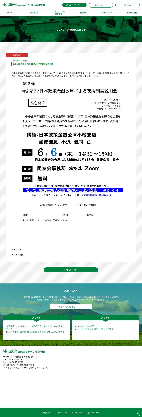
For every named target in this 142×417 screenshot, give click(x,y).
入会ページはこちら (67, 306)
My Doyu (127, 5)
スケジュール (107, 13)
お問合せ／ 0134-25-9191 (74, 5)
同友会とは (34, 13)
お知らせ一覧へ (71, 270)
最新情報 (83, 13)
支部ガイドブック (101, 5)
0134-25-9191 (16, 359)
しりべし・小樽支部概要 (59, 13)
